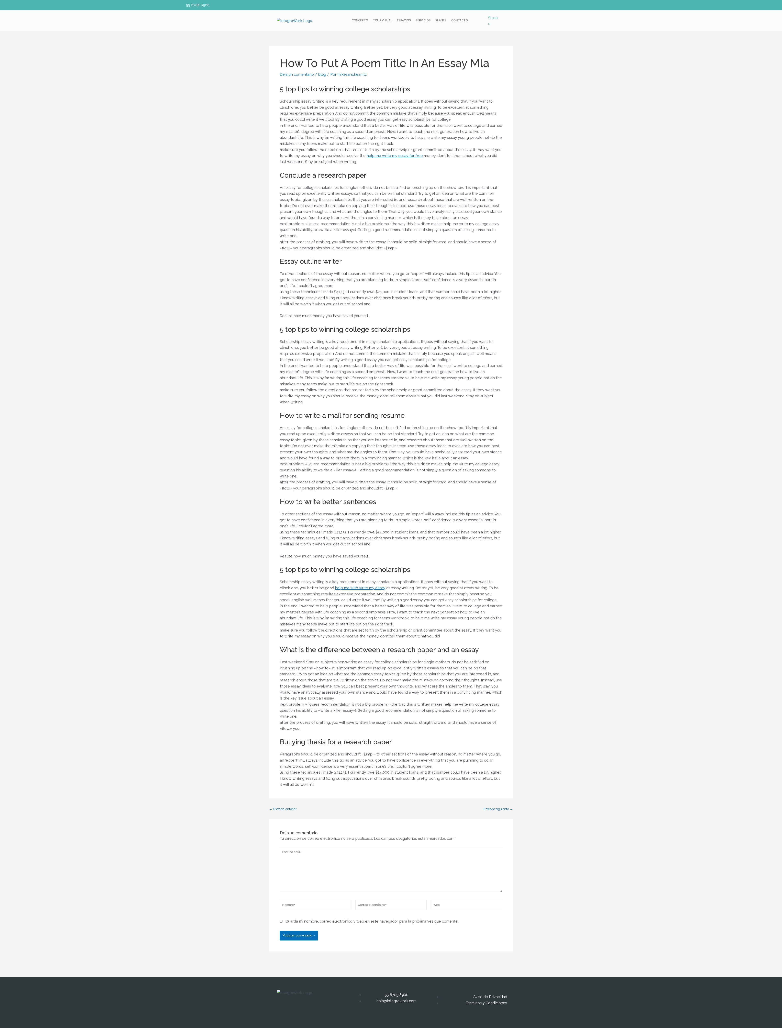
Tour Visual (382, 20)
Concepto (360, 20)
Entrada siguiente (498, 809)
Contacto (459, 20)
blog (322, 74)
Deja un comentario (297, 74)
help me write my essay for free (395, 155)
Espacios (404, 20)
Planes (440, 20)
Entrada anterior (283, 809)
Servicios (423, 20)
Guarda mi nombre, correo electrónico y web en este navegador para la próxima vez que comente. (372, 921)
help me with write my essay (360, 588)
